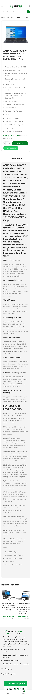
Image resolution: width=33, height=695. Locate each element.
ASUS (18, 17)
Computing (11, 17)
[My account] (29, 6)
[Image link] (12, 632)
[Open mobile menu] (2, 6)
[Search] (28, 11)
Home (3, 17)
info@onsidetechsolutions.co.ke (18, 664)
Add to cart (19, 143)
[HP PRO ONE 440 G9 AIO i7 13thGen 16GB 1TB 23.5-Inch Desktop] (8, 595)
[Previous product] (25, 17)
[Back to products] (27, 17)
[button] (10, 148)
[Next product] (29, 17)
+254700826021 (14, 660)
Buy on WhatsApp (11, 148)
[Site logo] (16, 6)
